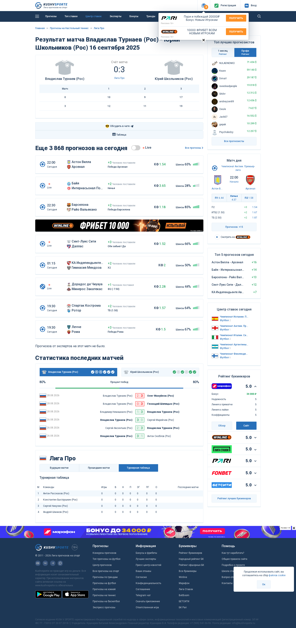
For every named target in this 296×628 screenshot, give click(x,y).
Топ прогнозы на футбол (106, 559)
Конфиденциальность (148, 583)
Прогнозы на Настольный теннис (69, 28)
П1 (219, 197)
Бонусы (133, 16)
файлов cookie (277, 575)
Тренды (150, 16)
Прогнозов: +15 (234, 227)
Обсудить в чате (117, 126)
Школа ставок (230, 571)
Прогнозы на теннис (104, 595)
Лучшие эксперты (146, 559)
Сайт (246, 425)
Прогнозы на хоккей (104, 589)
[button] (203, 5)
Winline (183, 577)
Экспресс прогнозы (104, 607)
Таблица (121, 134)
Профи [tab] (245, 52)
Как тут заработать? (233, 553)
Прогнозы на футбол (104, 583)
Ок (263, 584)
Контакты (227, 583)
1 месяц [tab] (223, 52)
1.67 (254, 212)
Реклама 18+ (167, 23)
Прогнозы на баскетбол (106, 601)
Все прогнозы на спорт (106, 571)
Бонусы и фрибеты (146, 553)
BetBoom (184, 595)
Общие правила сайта (234, 559)
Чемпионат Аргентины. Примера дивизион (234, 344)
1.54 (254, 207)
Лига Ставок (186, 589)
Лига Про (99, 28)
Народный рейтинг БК (191, 559)
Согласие (141, 577)
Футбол (225, 320)
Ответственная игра (147, 607)
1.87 (254, 217)
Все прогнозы (193, 147)
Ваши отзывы (143, 571)
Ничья (234, 198)
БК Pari (183, 607)
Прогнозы (51, 16)
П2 (249, 197)
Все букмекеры (188, 571)
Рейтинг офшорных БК (191, 565)
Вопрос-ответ (229, 577)
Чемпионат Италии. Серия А (234, 335)
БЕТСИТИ (184, 601)
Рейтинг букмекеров (190, 553)
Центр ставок (94, 16)
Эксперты (115, 16)
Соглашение (143, 589)
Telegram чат (143, 595)
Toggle (135, 147)
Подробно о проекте (233, 565)
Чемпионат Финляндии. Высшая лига (234, 353)
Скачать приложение (148, 601)
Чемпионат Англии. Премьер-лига (234, 326)
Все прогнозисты (234, 141)
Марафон (184, 583)
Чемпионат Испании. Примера (234, 316)
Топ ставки (71, 16)
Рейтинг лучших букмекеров (234, 498)
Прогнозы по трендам (105, 577)
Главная (40, 28)
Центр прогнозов (102, 565)
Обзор (222, 425)
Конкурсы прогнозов (104, 553)
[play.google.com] (48, 594)
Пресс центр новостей (148, 565)
